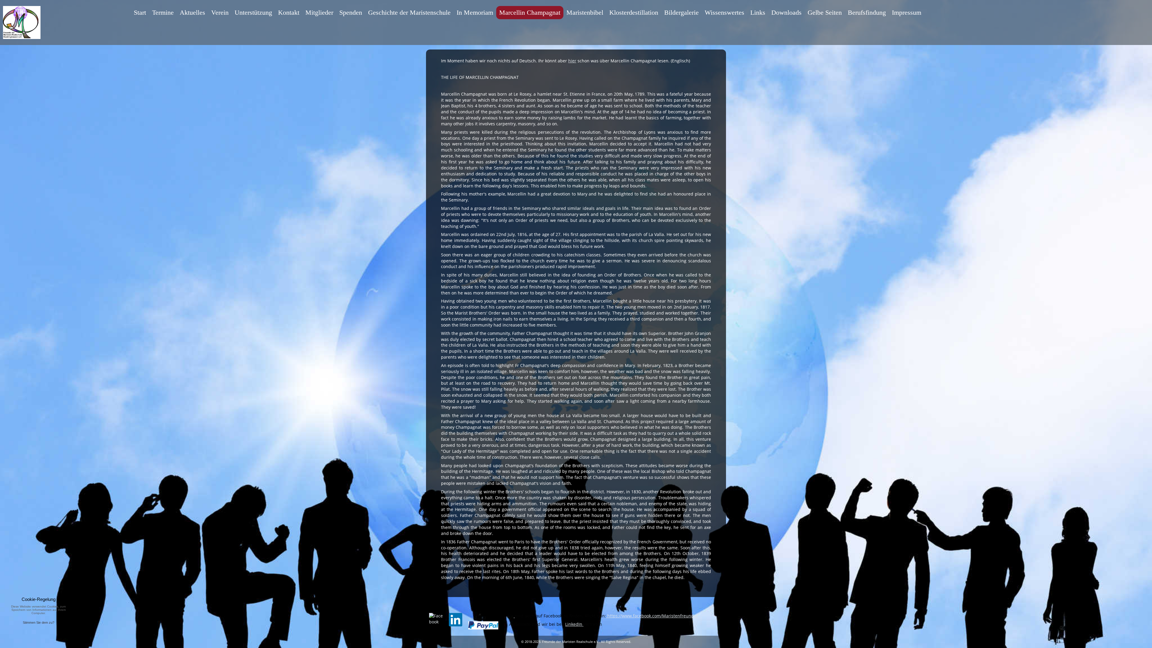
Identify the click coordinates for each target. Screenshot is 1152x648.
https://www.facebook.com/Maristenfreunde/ (652, 616)
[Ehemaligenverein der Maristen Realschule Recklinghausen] (514, 616)
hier (572, 61)
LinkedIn (574, 624)
